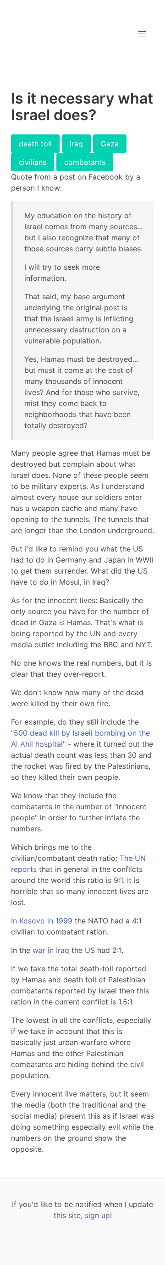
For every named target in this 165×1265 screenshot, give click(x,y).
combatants (84, 162)
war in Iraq (51, 950)
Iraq (76, 143)
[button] (142, 34)
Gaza (110, 143)
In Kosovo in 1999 (41, 920)
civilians (32, 162)
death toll (35, 143)
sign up (97, 1215)
